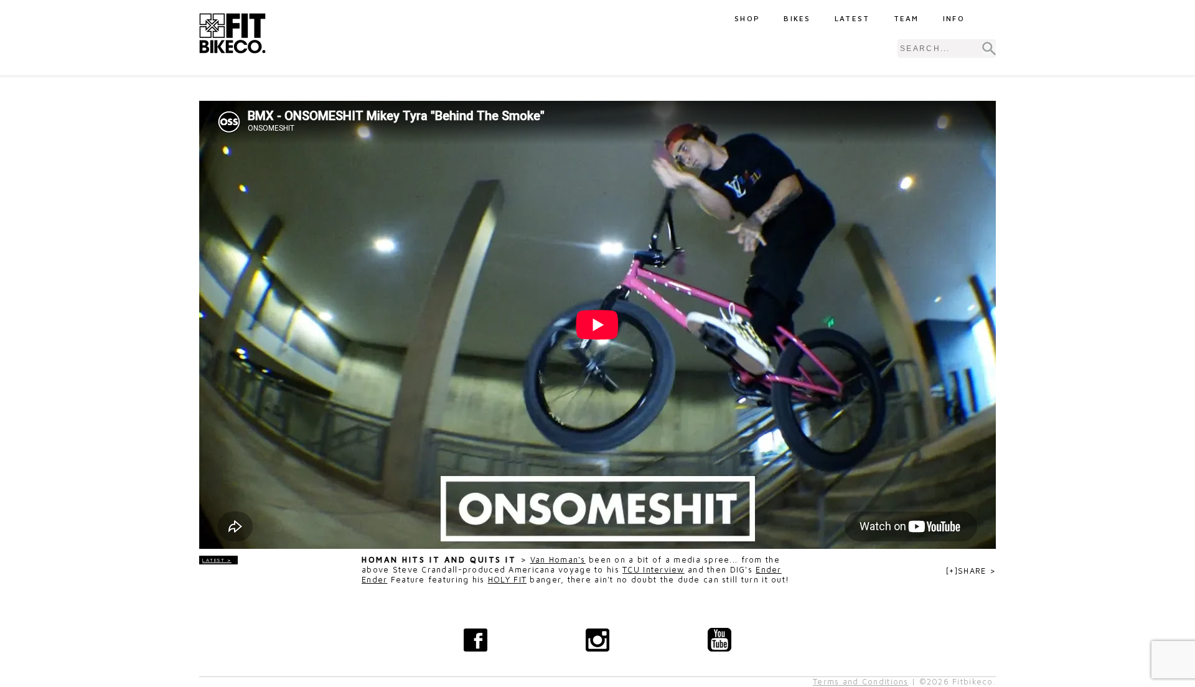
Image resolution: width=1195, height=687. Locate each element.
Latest (852, 18)
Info (954, 18)
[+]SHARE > (971, 571)
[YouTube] (719, 640)
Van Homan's (558, 559)
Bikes (797, 18)
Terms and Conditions (861, 681)
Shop (747, 18)
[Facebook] (475, 640)
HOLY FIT (507, 579)
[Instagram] (597, 640)
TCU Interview (653, 569)
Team (906, 18)
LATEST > (217, 560)
